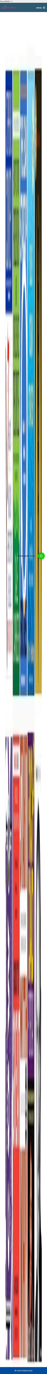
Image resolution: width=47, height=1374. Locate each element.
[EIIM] (9, 7)
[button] (41, 555)
